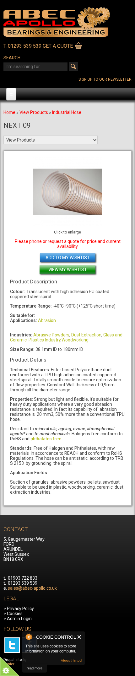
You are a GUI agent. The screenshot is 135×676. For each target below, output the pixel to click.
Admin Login (19, 618)
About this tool (71, 660)
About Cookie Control (28, 636)
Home (9, 112)
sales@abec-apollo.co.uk (32, 588)
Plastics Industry (45, 339)
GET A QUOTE (58, 46)
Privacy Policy (20, 608)
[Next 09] (67, 191)
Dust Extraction (86, 334)
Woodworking (75, 339)
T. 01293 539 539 (22, 46)
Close (80, 637)
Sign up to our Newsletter (105, 79)
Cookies (15, 613)
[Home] (56, 35)
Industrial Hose (66, 112)
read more (34, 668)
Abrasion (47, 320)
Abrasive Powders (51, 334)
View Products (33, 112)
